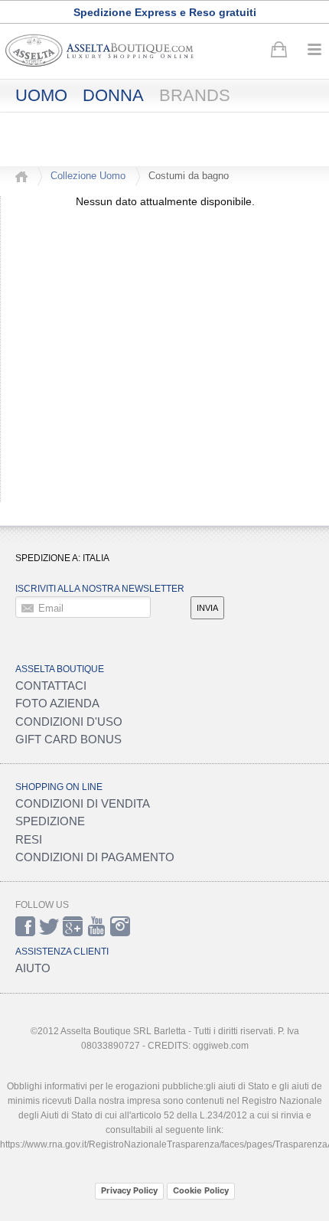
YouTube (96, 926)
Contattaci (50, 685)
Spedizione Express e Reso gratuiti (164, 12)
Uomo (41, 95)
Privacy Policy (129, 1190)
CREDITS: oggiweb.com (198, 1045)
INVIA (207, 607)
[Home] (21, 177)
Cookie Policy (201, 1190)
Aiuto (32, 968)
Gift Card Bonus (68, 739)
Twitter (49, 926)
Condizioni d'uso (68, 721)
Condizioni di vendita (82, 803)
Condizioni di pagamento (94, 857)
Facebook (25, 926)
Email (51, 607)
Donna (113, 95)
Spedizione (50, 821)
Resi (28, 839)
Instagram (120, 926)
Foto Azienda (57, 703)
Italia (96, 558)
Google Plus (73, 926)
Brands (194, 95)
